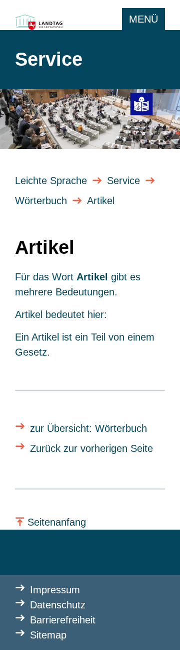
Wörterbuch (41, 200)
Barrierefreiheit (63, 619)
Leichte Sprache (51, 180)
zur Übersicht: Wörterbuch (88, 428)
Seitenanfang (57, 522)
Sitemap (48, 634)
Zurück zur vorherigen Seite (91, 448)
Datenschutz (58, 604)
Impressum (55, 589)
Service (123, 180)
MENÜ (143, 19)
